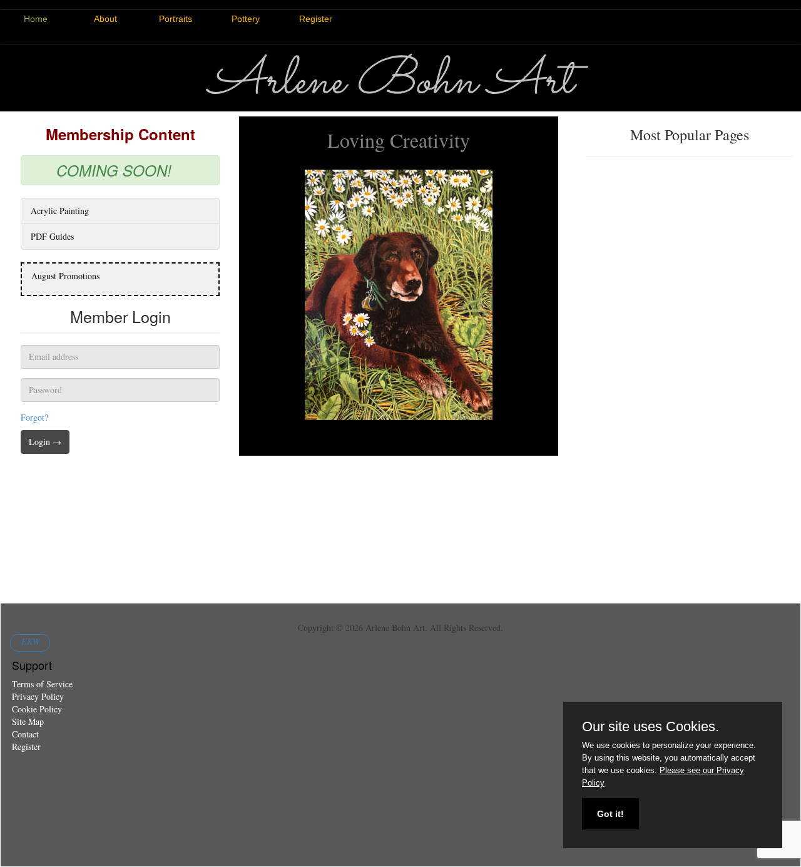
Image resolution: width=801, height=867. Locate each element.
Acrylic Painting (60, 211)
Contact (25, 734)
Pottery (246, 19)
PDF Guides (52, 236)
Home (36, 19)
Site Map (28, 721)
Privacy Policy (38, 696)
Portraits (175, 19)
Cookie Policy (37, 709)
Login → (45, 442)
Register (315, 19)
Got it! (610, 814)
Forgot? (34, 417)
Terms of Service (42, 684)
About (105, 19)
